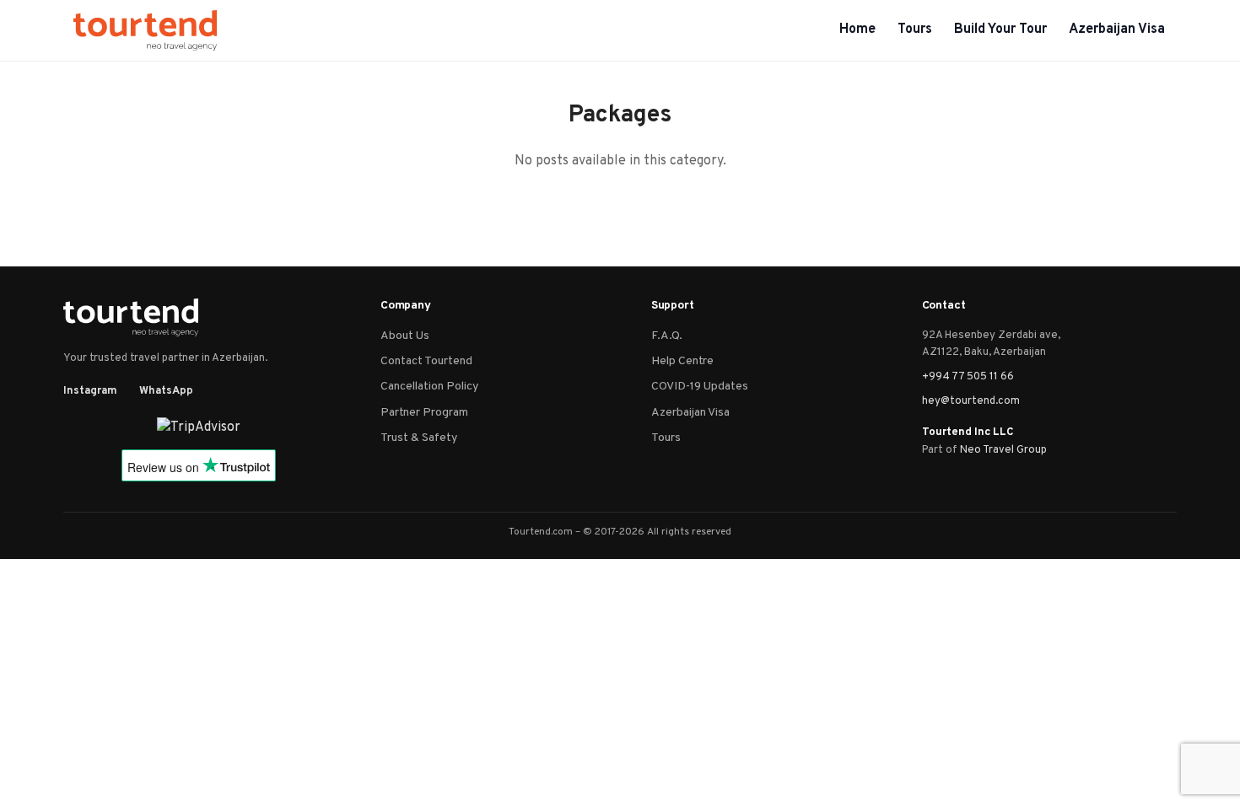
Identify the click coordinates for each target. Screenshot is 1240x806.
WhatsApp (166, 391)
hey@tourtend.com (971, 401)
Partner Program (424, 413)
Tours (915, 29)
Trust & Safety (418, 438)
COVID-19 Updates (699, 386)
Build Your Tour (1000, 29)
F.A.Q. (666, 336)
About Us (404, 336)
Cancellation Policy (429, 386)
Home (857, 29)
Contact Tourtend (426, 361)
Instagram (90, 391)
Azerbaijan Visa (1117, 29)
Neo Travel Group (1003, 450)
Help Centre (682, 361)
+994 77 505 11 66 (968, 377)
